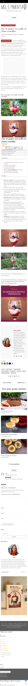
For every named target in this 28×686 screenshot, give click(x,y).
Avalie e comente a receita (5, 672)
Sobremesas (10, 25)
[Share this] (8, 376)
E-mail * (2, 667)
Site (2, 518)
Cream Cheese (9, 369)
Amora (3, 369)
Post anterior (7, 383)
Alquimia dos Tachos (17, 274)
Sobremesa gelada (5, 373)
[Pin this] (14, 376)
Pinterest (8, 281)
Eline (14, 557)
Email (2, 513)
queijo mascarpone (17, 87)
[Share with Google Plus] (12, 376)
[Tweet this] (10, 376)
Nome (2, 508)
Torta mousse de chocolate (7, 411)
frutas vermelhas (5, 371)
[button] (2, 145)
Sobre (6, 624)
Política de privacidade (18, 624)
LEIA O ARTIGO (5, 572)
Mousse (24, 371)
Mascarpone (12, 371)
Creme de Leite (17, 369)
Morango (19, 371)
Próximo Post (21, 383)
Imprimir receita (10, 148)
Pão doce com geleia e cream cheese (8, 456)
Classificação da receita (6, 494)
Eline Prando (17, 330)
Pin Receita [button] (19, 148)
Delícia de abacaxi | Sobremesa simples (9, 434)
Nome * (1, 664)
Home (3, 624)
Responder (14, 470)
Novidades (11, 624)
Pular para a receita (6, 41)
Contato (24, 624)
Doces (5, 25)
